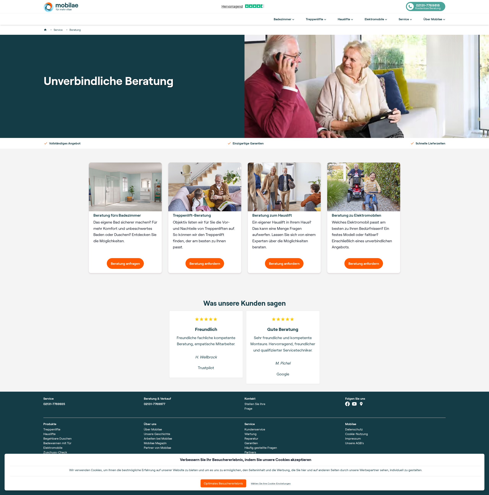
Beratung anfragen (125, 263)
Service (404, 19)
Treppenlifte (314, 19)
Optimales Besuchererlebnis (223, 483)
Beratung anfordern (204, 263)
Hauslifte (344, 19)
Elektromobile (374, 19)
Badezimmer (282, 19)
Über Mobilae (432, 19)
